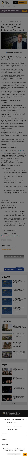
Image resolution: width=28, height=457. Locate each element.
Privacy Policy (8, 450)
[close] (26, 419)
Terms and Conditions (18, 450)
